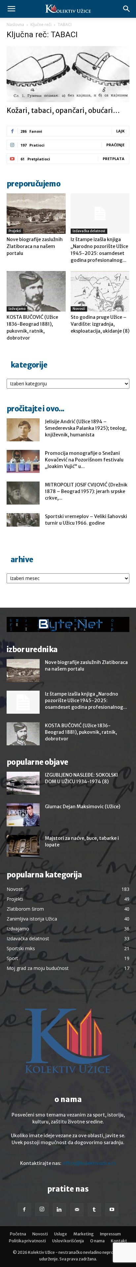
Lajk (120, 130)
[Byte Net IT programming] (68, 624)
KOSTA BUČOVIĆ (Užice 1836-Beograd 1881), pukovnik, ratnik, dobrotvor (81, 732)
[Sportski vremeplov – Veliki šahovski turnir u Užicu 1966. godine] (23, 520)
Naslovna (15, 24)
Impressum (110, 1233)
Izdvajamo (17, 309)
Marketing (83, 1233)
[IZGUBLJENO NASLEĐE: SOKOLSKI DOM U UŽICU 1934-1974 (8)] (23, 783)
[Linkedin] (59, 1209)
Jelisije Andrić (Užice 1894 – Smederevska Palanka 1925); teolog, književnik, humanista (85, 428)
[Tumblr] (94, 1209)
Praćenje (115, 144)
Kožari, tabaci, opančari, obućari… (63, 110)
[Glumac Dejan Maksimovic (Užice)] (23, 814)
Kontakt (119, 1240)
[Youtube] (112, 1209)
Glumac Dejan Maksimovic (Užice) (82, 807)
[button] (11, 9)
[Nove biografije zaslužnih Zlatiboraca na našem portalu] (36, 213)
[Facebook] (24, 1209)
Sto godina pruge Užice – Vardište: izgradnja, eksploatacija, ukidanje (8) (100, 324)
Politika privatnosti (27, 1240)
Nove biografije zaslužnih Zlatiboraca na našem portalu (35, 246)
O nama (97, 1240)
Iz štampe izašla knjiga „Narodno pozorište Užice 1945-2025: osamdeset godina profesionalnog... (86, 700)
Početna (18, 1233)
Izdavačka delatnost (89, 231)
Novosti (79, 309)
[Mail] (77, 1209)
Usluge (60, 1233)
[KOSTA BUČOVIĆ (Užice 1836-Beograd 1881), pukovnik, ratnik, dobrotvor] (36, 291)
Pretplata (113, 158)
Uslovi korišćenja (68, 1240)
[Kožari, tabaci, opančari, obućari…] (68, 74)
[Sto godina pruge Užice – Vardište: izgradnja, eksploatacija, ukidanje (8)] (100, 291)
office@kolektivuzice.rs (89, 1163)
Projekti (15, 231)
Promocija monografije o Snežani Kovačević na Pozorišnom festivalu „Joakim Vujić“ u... (84, 459)
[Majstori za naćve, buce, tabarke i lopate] (23, 846)
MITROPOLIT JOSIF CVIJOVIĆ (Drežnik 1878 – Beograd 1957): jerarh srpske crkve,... (86, 491)
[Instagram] (42, 1209)
